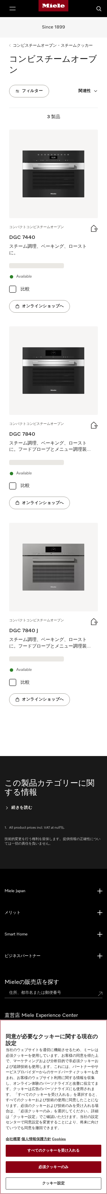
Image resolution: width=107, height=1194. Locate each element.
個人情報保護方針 (36, 1139)
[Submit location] (100, 994)
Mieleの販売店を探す (32, 982)
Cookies (59, 1139)
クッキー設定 (53, 1183)
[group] (53, 221)
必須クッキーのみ (53, 1167)
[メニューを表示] (12, 8)
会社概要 (13, 1139)
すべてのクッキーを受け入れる (53, 1150)
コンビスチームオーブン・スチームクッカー (53, 46)
